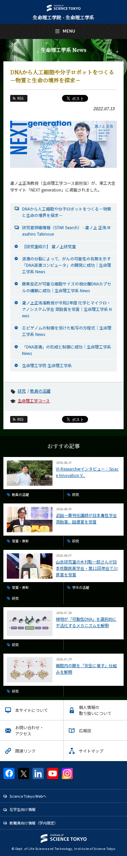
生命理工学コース (34, 400)
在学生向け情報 (22, 809)
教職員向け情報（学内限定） (33, 822)
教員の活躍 (40, 391)
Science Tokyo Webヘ (27, 796)
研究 (22, 391)
